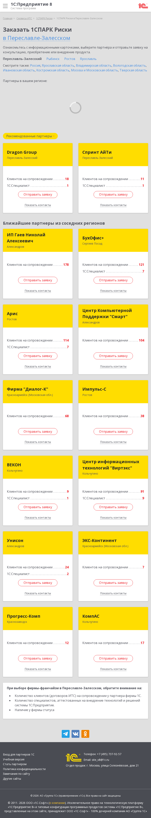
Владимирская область (93, 65)
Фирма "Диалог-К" (27, 389)
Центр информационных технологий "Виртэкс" (110, 465)
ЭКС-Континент (99, 540)
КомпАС (90, 616)
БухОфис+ (93, 238)
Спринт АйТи (97, 152)
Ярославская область (58, 65)
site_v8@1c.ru (100, 760)
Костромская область (52, 70)
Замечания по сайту (16, 774)
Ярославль (88, 59)
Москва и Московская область (94, 70)
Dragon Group (22, 152)
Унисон (15, 540)
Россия (35, 65)
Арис (12, 313)
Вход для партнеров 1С (18, 754)
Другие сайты (12, 778)
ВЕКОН (14, 464)
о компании (57, 803)
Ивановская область (19, 70)
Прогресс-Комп (23, 616)
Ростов (69, 59)
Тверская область (133, 70)
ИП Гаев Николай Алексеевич (26, 238)
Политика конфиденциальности (24, 769)
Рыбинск (53, 59)
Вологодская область (129, 65)
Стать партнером (15, 764)
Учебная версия (13, 759)
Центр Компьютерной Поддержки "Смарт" (107, 313)
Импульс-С (94, 389)
